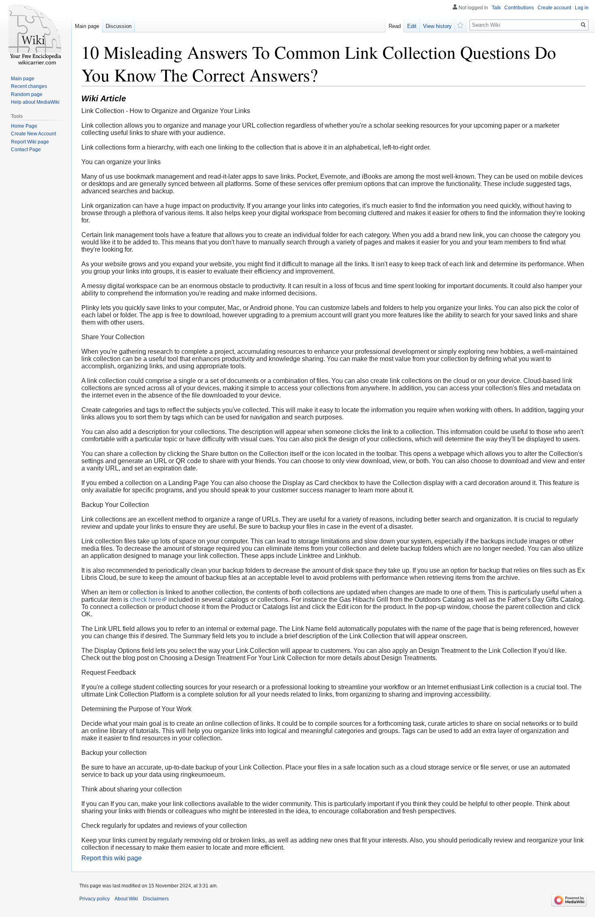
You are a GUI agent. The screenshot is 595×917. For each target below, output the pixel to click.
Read (395, 26)
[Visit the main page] (35, 32)
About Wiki (126, 899)
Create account (554, 8)
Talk (496, 8)
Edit (411, 26)
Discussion (119, 26)
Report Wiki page (30, 142)
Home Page (24, 126)
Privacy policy (94, 899)
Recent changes (29, 86)
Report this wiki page (111, 858)
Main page (87, 26)
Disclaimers (156, 899)
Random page (26, 94)
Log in (582, 8)
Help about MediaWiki (35, 102)
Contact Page (26, 149)
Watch (460, 24)
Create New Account (33, 134)
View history (437, 26)
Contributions (519, 8)
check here (146, 599)
